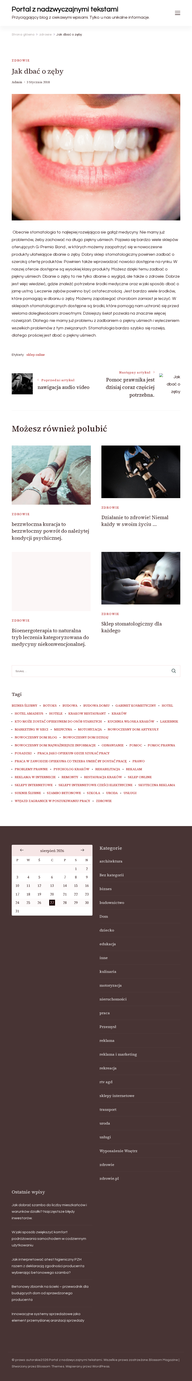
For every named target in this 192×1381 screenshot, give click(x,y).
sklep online (35, 355)
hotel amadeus (29, 713)
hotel (167, 705)
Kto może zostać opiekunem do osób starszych (58, 721)
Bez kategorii (112, 875)
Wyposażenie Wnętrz (118, 1150)
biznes (106, 888)
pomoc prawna (161, 745)
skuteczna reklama (156, 785)
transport (108, 1109)
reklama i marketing (118, 1054)
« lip (21, 850)
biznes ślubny (24, 705)
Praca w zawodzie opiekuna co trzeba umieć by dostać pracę (71, 761)
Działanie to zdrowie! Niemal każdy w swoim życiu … (135, 521)
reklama (107, 1040)
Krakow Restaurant (87, 713)
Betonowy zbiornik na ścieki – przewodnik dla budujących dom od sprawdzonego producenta (50, 1293)
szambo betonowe (64, 793)
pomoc (135, 745)
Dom (104, 916)
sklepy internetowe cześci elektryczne (96, 785)
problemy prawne (31, 769)
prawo (139, 761)
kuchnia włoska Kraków (131, 721)
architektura (111, 861)
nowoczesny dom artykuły (133, 729)
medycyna (63, 729)
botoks (50, 705)
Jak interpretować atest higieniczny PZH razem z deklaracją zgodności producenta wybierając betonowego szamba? (48, 1266)
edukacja (108, 943)
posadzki (23, 753)
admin (17, 82)
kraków (119, 713)
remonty (70, 777)
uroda (112, 793)
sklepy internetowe (34, 785)
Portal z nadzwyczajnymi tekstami (65, 9)
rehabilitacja (107, 769)
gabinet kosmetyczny (135, 705)
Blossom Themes (50, 1366)
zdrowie (21, 60)
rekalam (134, 769)
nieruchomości (113, 999)
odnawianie (113, 745)
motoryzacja (90, 729)
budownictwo (112, 902)
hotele (56, 713)
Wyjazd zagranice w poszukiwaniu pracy (52, 801)
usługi (130, 793)
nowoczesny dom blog (36, 737)
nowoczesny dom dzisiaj (85, 737)
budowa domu (96, 705)
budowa (70, 705)
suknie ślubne (28, 793)
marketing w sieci (31, 729)
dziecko (107, 930)
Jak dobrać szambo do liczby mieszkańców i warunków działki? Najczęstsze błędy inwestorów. (49, 1211)
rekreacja (108, 1068)
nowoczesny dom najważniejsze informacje (55, 745)
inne (104, 957)
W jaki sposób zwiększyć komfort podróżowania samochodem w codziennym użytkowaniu (49, 1238)
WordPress (100, 1366)
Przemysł (108, 1026)
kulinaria (108, 971)
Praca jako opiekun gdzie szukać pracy (73, 753)
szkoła (93, 793)
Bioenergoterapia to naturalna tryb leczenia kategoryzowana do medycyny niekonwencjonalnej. (50, 637)
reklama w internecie (35, 777)
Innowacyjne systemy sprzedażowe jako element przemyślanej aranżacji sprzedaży (48, 1317)
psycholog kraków (71, 769)
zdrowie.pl (109, 1178)
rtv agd (106, 1081)
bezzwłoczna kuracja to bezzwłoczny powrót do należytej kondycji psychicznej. (50, 531)
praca (105, 1012)
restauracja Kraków (103, 777)
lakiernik (169, 721)
